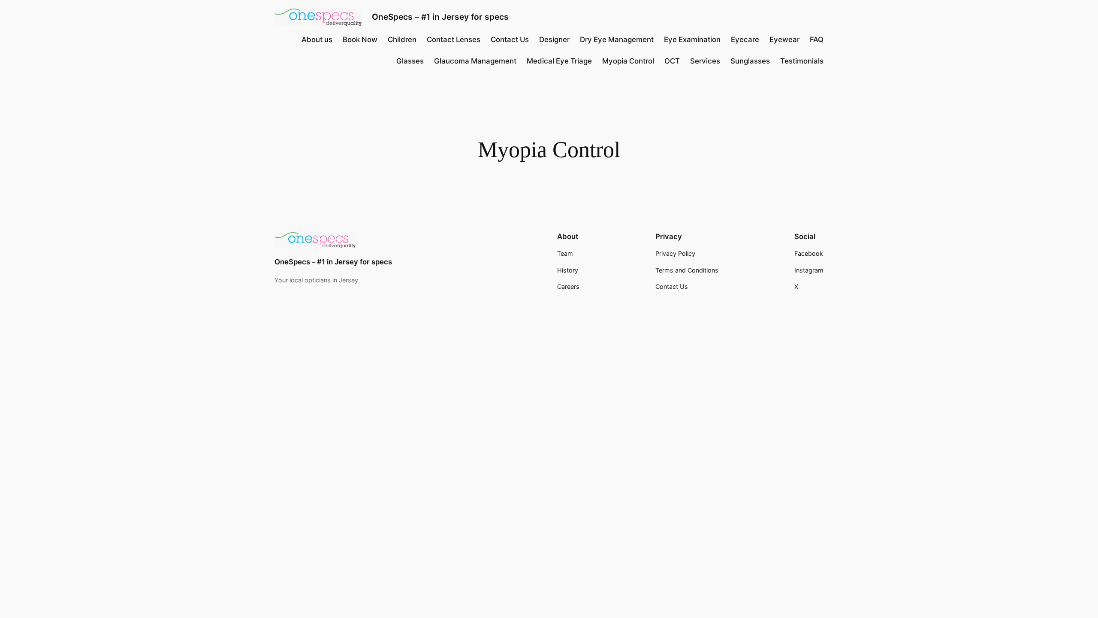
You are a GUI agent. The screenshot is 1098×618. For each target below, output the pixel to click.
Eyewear (784, 39)
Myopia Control (628, 61)
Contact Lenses (453, 39)
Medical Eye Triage (559, 61)
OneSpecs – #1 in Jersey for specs (440, 17)
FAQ (817, 39)
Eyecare (745, 39)
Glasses (410, 61)
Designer (554, 39)
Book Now (360, 39)
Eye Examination (692, 39)
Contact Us (510, 39)
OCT (672, 61)
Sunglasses (750, 61)
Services (705, 61)
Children (402, 39)
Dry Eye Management (617, 39)
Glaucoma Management (475, 61)
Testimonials (802, 61)
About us (317, 39)
